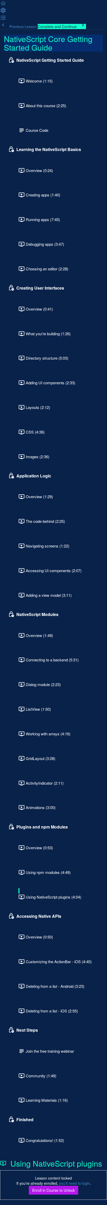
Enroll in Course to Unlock (53, 1190)
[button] (3, 4)
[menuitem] (3, 12)
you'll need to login (74, 1183)
